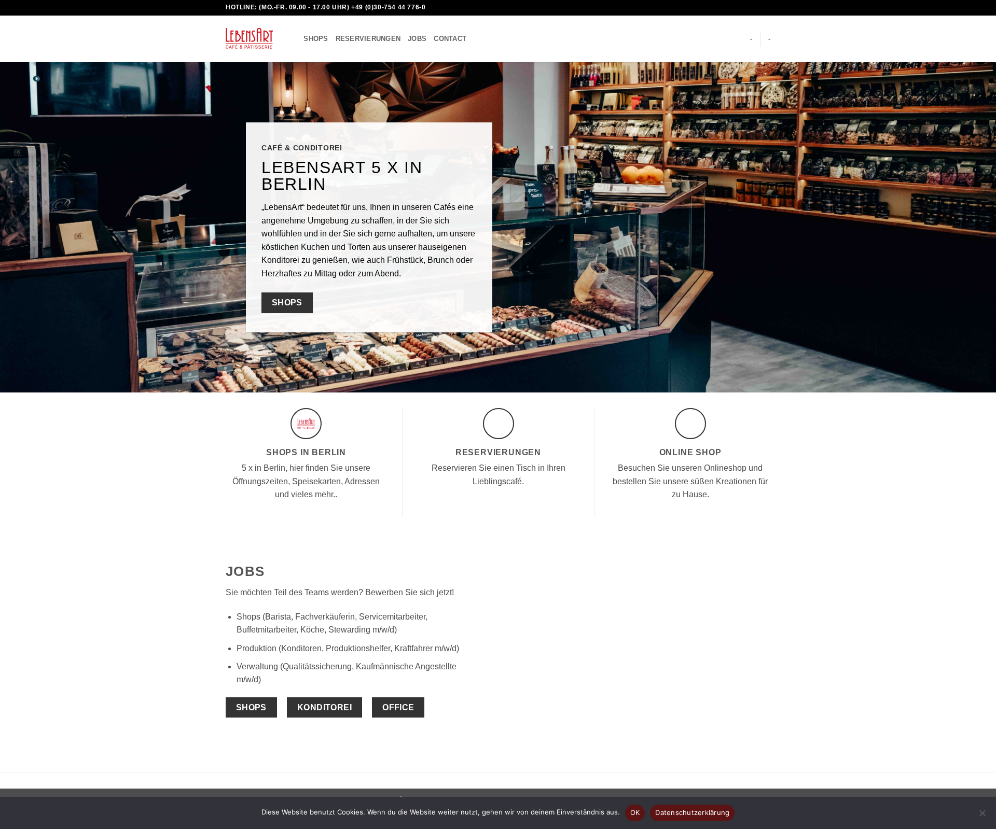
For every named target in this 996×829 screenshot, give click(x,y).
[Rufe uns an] (765, 7)
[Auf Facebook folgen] (726, 7)
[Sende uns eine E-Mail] (755, 7)
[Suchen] (292, 39)
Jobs (417, 39)
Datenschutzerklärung (692, 812)
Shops (315, 39)
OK (635, 812)
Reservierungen (368, 39)
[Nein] (982, 816)
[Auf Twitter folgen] (745, 7)
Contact (450, 39)
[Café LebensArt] (249, 39)
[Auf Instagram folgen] (735, 7)
